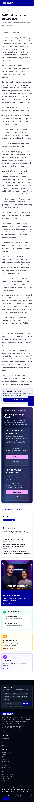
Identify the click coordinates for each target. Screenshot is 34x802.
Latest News (5, 738)
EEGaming (7, 693)
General (7, 699)
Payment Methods (6, 776)
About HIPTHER (6, 752)
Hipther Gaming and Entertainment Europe (16, 22)
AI (13, 696)
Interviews (4, 743)
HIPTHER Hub (5, 767)
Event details (16, 461)
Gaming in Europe (9, 10)
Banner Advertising (7, 774)
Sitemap (3, 759)
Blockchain (7, 696)
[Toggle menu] (31, 2)
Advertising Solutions (7, 770)
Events (3, 745)
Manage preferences (9, 795)
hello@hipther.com (6, 731)
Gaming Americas (22, 696)
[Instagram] (8, 727)
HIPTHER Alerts (6, 761)
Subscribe (26, 703)
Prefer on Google (18, 399)
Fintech (15, 693)
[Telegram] (20, 727)
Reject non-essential (24, 795)
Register (18, 457)
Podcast (3, 763)
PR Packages (5, 772)
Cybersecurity (23, 693)
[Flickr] (17, 727)
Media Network (6, 778)
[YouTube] (14, 727)
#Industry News (19, 509)
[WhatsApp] (23, 727)
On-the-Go (4, 765)
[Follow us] (27, 2)
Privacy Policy (24, 791)
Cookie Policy (15, 791)
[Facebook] (2, 727)
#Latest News (8, 509)
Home (3, 10)
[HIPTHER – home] (7, 2)
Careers (3, 780)
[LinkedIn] (11, 727)
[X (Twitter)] (5, 727)
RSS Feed (4, 757)
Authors (3, 754)
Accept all (6, 798)
